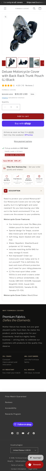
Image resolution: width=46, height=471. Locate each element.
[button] (5, 8)
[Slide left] (3, 63)
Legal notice (32, 469)
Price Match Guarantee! (15, 396)
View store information (15, 155)
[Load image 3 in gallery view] (34, 62)
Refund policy (21, 461)
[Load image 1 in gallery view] (11, 62)
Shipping (5, 98)
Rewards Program (13, 414)
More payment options (23, 141)
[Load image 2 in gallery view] (23, 62)
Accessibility (10, 408)
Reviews (8, 402)
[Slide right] (43, 63)
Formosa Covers (21, 458)
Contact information (18, 469)
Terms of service (17, 465)
